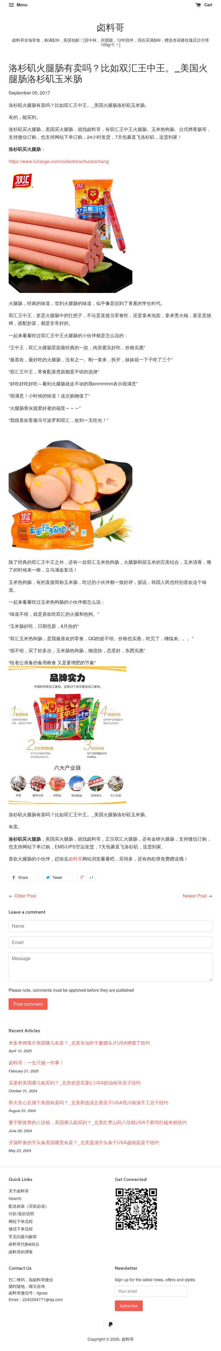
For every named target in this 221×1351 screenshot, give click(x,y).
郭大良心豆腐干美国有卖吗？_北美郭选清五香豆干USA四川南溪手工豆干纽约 (88, 1102)
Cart (207, 4)
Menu (22, 4)
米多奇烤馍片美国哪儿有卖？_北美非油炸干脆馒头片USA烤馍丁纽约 (79, 1042)
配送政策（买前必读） (29, 1206)
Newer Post (195, 895)
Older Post (25, 895)
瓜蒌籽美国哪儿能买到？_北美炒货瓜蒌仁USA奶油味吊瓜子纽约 (75, 1082)
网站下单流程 (21, 1221)
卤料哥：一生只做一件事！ (36, 1062)
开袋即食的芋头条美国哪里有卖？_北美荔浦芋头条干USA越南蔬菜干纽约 (84, 1142)
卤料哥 (110, 27)
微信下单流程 (21, 1229)
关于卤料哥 (19, 1191)
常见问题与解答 (23, 1236)
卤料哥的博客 (21, 1251)
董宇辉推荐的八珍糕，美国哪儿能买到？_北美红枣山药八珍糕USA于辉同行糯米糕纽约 (98, 1122)
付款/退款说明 (21, 1213)
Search (15, 1198)
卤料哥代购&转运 (24, 1244)
